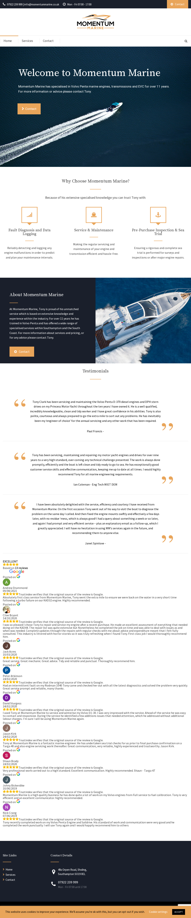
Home (8, 41)
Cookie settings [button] (158, 912)
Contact (48, 41)
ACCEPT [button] (178, 912)
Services (27, 41)
